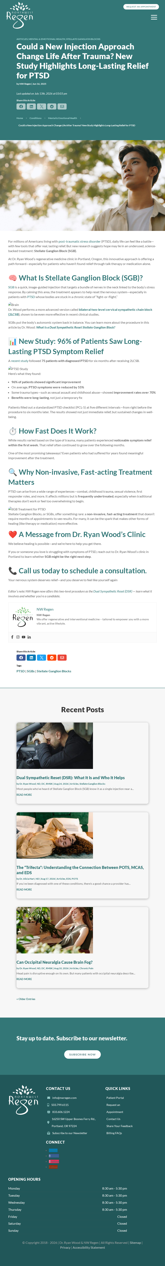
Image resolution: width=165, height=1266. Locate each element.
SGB (11, 287)
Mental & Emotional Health (47, 39)
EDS (68, 878)
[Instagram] (18, 637)
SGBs (31, 671)
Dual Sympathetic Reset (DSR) (112, 591)
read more (24, 794)
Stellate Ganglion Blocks (83, 39)
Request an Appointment (141, 6)
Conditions (35, 118)
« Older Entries (25, 999)
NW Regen (25, 83)
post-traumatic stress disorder (80, 241)
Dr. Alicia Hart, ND (29, 878)
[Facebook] (12, 637)
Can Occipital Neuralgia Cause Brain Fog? (54, 962)
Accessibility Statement (89, 1247)
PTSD (31, 297)
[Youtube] (23, 637)
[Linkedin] (29, 637)
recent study (19, 361)
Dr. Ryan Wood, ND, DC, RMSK (36, 783)
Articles (22, 39)
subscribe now (82, 1054)
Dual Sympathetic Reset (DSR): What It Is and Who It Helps (70, 777)
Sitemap (135, 1242)
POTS (75, 878)
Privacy (65, 1247)
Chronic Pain (86, 968)
